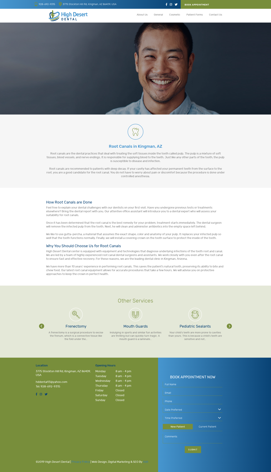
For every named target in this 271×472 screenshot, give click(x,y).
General (158, 14)
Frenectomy (76, 326)
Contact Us (215, 14)
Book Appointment (197, 5)
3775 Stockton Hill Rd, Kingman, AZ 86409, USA (89, 4)
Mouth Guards (135, 326)
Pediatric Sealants (195, 326)
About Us (142, 14)
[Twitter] (176, 4)
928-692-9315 (47, 4)
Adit (145, 462)
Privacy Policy (81, 462)
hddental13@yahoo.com (51, 382)
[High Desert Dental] (68, 15)
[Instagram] (171, 4)
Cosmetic (174, 14)
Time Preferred (173, 418)
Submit (192, 450)
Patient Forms (194, 14)
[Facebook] (166, 4)
